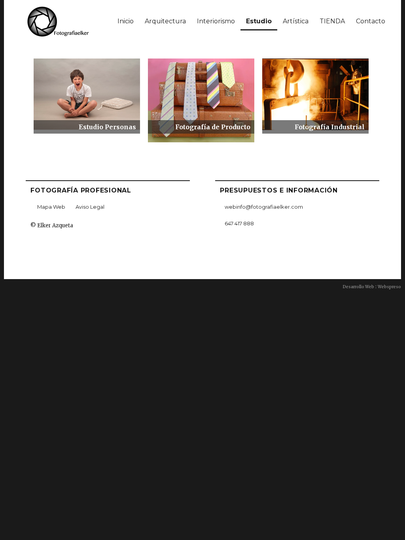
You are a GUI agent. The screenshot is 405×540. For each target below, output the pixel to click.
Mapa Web (51, 207)
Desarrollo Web (358, 286)
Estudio (259, 21)
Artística (295, 21)
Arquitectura (165, 21)
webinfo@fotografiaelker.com (264, 207)
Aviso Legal (90, 207)
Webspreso (389, 286)
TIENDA (332, 21)
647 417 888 (239, 223)
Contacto (370, 21)
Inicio (125, 21)
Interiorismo (216, 21)
